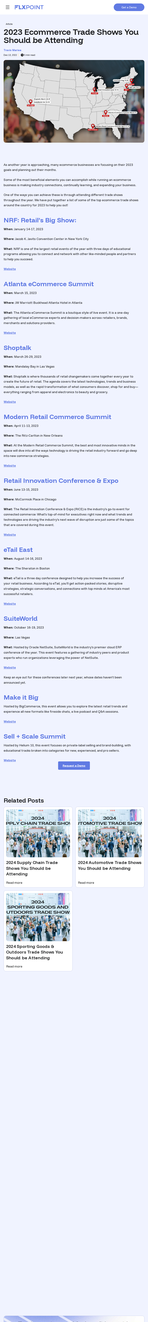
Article (9, 23)
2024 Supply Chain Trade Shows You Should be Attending (32, 868)
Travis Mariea (12, 50)
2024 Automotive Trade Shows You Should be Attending (110, 865)
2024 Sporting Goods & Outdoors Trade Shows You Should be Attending (34, 952)
